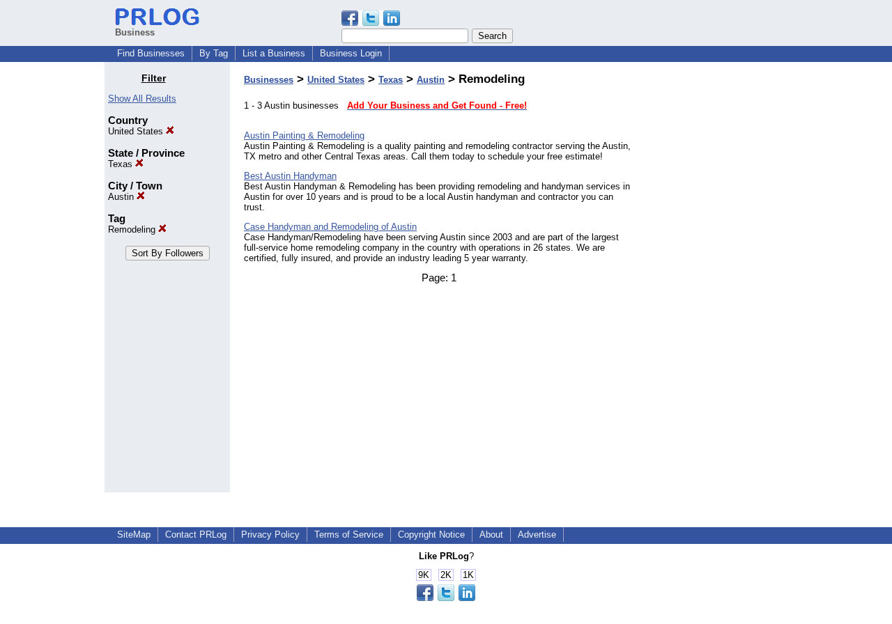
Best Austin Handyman (290, 176)
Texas (121, 164)
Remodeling (133, 229)
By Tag (213, 53)
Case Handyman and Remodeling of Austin (330, 226)
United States (137, 131)
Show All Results (142, 98)
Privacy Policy (270, 534)
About (491, 534)
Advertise (537, 534)
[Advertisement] (716, 281)
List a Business (274, 53)
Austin (122, 197)
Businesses (268, 80)
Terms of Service (348, 534)
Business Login (351, 53)
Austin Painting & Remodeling (304, 135)
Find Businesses (151, 53)
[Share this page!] (370, 22)
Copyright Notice (431, 534)
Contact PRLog (195, 534)
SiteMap (134, 534)
